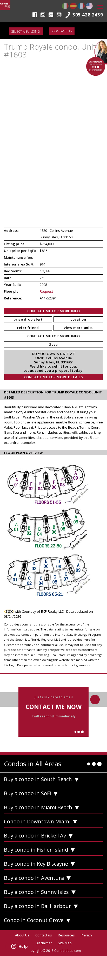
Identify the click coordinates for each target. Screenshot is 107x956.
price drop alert (28, 319)
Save (53, 344)
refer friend (28, 327)
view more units (78, 327)
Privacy (86, 935)
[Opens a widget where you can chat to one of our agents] (19, 946)
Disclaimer (44, 943)
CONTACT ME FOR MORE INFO (53, 311)
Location (78, 319)
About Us (22, 935)
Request (46, 291)
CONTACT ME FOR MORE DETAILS (53, 377)
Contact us (62, 31)
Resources (66, 935)
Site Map (65, 943)
